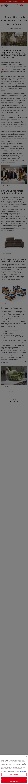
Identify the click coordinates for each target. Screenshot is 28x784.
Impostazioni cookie (14, 774)
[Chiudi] (26, 756)
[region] (14, 769)
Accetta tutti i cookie (14, 781)
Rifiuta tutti (14, 778)
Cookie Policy (23, 771)
